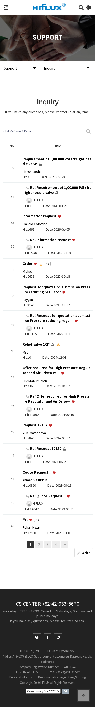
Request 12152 (35, 425)
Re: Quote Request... (47, 496)
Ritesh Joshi (32, 171)
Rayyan (28, 299)
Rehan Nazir (31, 527)
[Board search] (88, 131)
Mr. (26, 519)
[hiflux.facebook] (47, 637)
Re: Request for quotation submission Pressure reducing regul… (57, 318)
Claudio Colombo (35, 223)
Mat (25, 352)
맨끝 (64, 544)
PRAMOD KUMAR (35, 380)
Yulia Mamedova (34, 432)
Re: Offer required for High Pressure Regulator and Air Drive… (57, 399)
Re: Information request (50, 239)
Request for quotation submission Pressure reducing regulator (56, 290)
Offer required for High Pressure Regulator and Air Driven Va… (56, 370)
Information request (40, 216)
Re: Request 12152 (46, 448)
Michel (27, 271)
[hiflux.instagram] (58, 637)
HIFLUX (37, 199)
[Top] (83, 695)
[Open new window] (65, 691)
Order (28, 263)
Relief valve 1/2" (37, 344)
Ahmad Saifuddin (35, 480)
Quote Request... (37, 472)
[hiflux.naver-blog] (37, 637)
